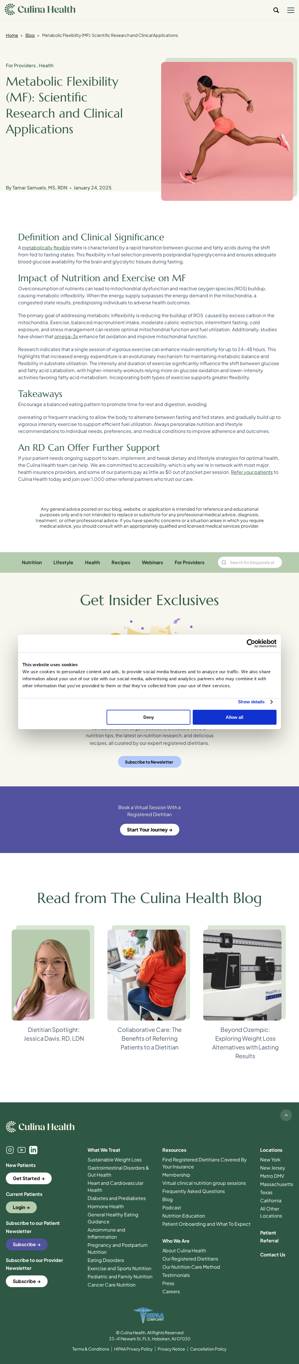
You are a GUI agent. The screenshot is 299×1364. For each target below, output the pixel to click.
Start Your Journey (147, 829)
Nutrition (32, 562)
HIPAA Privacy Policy (133, 1348)
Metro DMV (272, 1176)
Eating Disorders (106, 1260)
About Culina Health (184, 1250)
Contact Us (272, 1254)
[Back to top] (286, 1115)
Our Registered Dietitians (190, 1259)
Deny (148, 717)
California (270, 1200)
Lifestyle (63, 562)
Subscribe (24, 1244)
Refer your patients (252, 472)
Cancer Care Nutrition (111, 1285)
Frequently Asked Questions (193, 1191)
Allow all (234, 717)
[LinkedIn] (33, 1150)
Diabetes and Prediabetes (117, 1198)
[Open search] (276, 10)
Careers (171, 1291)
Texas (266, 1192)
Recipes (121, 562)
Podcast (171, 1207)
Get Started (26, 1178)
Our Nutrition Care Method (191, 1267)
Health (46, 65)
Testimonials (176, 1275)
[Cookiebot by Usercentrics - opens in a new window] (251, 643)
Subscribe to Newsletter (149, 761)
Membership (176, 1175)
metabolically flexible (46, 247)
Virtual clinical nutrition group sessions (204, 1183)
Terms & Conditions (90, 1348)
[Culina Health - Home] (40, 10)
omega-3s (66, 336)
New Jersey (272, 1168)
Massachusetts (276, 1184)
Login (19, 1207)
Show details (251, 701)
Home (12, 35)
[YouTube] (22, 1150)
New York (270, 1159)
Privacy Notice (171, 1348)
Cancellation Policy (208, 1348)
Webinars (152, 562)
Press (168, 1283)
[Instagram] (10, 1150)
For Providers (21, 65)
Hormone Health (106, 1206)
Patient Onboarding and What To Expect (206, 1224)
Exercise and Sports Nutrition (119, 1268)
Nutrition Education (183, 1216)
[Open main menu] (290, 10)
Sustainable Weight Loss (115, 1159)
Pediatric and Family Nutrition (120, 1276)
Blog (30, 35)
